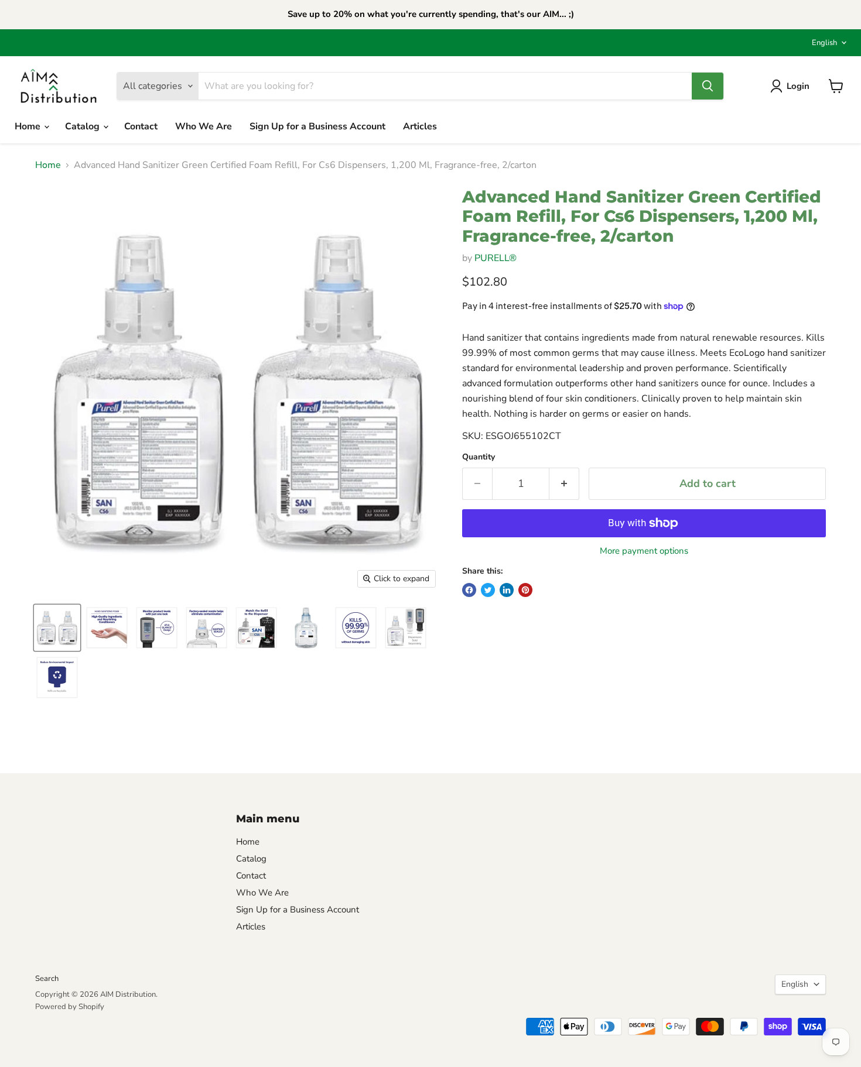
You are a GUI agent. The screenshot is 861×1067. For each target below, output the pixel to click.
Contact (141, 126)
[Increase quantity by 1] (564, 484)
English (824, 42)
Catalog (83, 126)
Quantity (478, 457)
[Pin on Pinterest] (525, 590)
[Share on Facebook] (469, 590)
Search (47, 978)
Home (29, 126)
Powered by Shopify (69, 1006)
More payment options (644, 551)
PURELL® (495, 258)
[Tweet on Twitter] (488, 590)
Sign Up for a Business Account (317, 126)
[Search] (707, 86)
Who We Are (203, 126)
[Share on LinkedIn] (507, 590)
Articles (420, 126)
